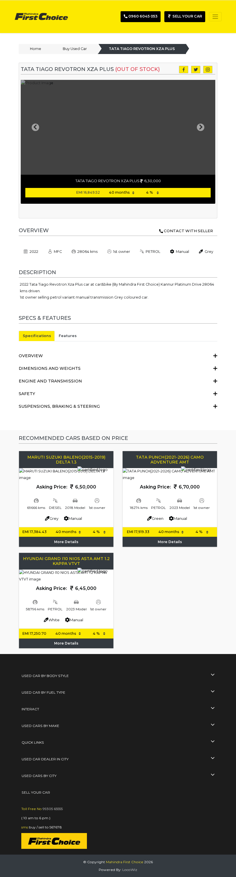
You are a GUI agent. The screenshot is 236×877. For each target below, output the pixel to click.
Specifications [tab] (37, 336)
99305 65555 (53, 809)
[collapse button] (212, 675)
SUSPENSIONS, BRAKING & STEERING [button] (59, 406)
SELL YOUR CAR (36, 792)
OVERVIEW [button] (31, 355)
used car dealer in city (45, 759)
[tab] (118, 355)
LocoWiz (129, 870)
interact (30, 709)
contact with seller (188, 230)
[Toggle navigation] (215, 16)
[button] (35, 127)
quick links (33, 742)
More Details (66, 542)
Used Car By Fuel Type (43, 692)
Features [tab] (68, 336)
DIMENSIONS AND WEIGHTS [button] (50, 368)
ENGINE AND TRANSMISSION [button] (50, 381)
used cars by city (39, 776)
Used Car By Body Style (45, 676)
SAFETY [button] (27, 393)
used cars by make (40, 726)
